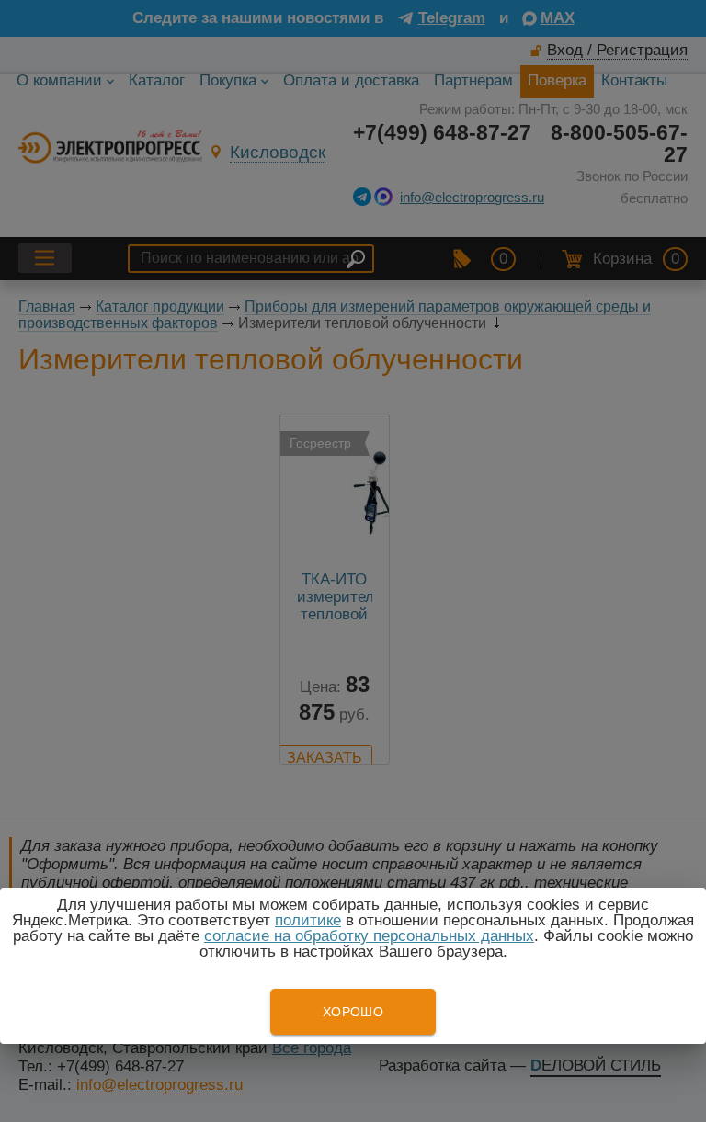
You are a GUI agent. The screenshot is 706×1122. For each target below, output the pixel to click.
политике (308, 920)
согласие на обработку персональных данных (369, 936)
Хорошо (353, 1011)
